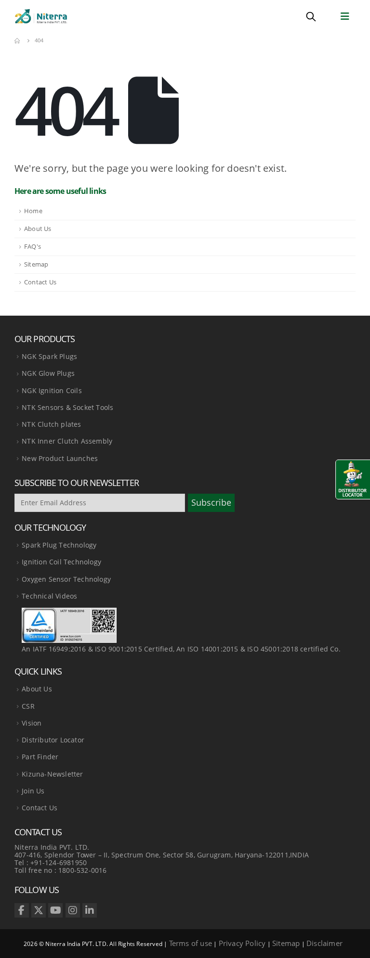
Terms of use (190, 943)
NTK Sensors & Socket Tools (67, 407)
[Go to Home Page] (17, 40)
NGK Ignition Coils (52, 390)
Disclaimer (324, 943)
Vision (31, 723)
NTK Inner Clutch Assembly (67, 441)
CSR (28, 706)
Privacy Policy (242, 943)
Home (33, 211)
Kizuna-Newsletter (52, 774)
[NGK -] (40, 17)
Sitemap (36, 264)
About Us (38, 229)
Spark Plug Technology (59, 544)
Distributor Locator (53, 739)
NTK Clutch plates (51, 424)
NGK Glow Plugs (48, 373)
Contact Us (40, 282)
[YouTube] (55, 910)
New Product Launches (60, 458)
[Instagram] (73, 910)
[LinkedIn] (89, 910)
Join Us (33, 790)
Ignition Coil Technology (61, 561)
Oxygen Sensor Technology (66, 579)
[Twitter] (38, 910)
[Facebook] (21, 910)
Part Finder (40, 756)
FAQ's (32, 247)
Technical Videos (49, 595)
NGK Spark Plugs (49, 356)
